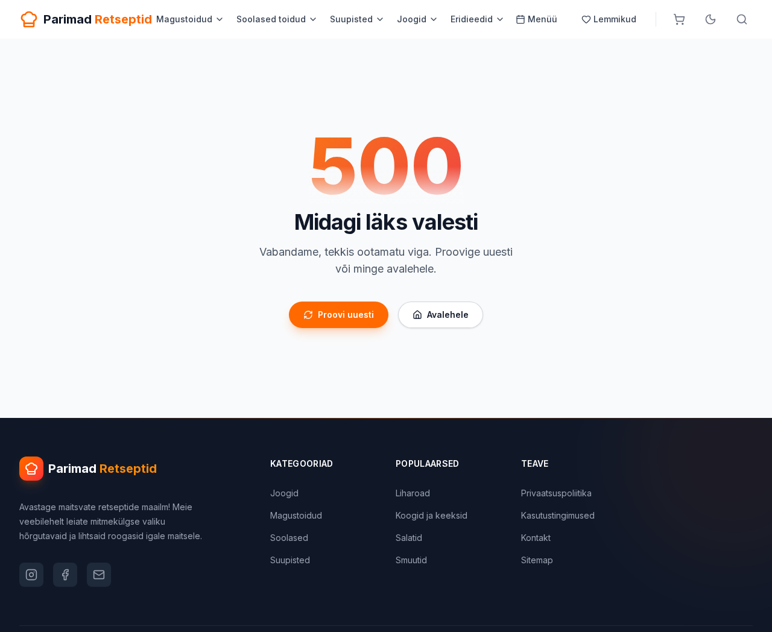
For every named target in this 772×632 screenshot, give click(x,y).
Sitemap (537, 560)
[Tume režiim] (710, 19)
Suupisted (351, 19)
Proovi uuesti (346, 314)
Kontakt (536, 537)
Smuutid (411, 560)
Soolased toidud (271, 19)
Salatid (409, 537)
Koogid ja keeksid (431, 515)
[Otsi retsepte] (742, 19)
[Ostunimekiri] (679, 19)
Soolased (289, 537)
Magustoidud (184, 19)
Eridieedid (472, 19)
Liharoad (413, 493)
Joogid (411, 19)
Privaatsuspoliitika (556, 493)
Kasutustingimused (558, 515)
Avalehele (448, 314)
